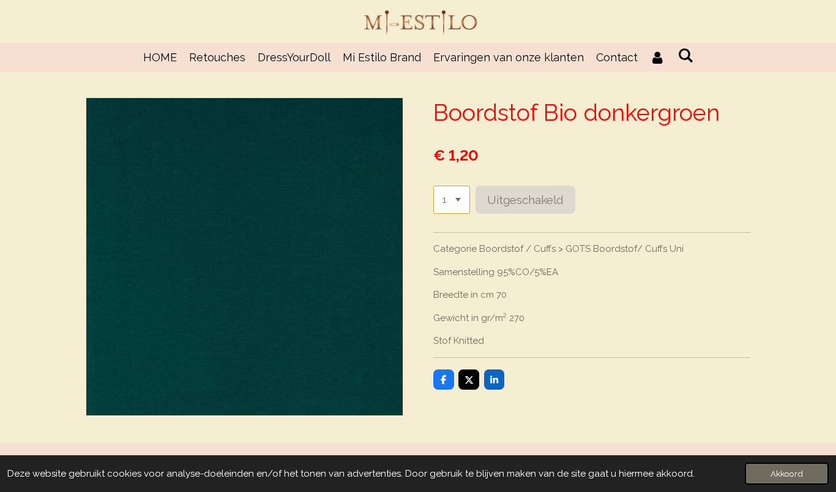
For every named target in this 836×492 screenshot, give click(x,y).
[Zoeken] (685, 55)
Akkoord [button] (787, 474)
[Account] (657, 57)
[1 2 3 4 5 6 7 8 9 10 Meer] (451, 200)
